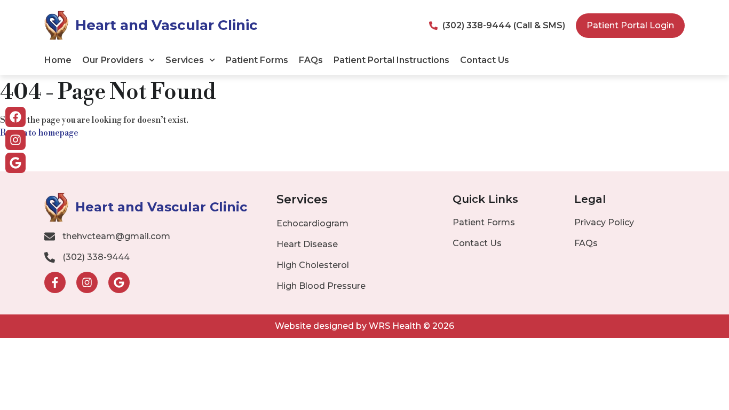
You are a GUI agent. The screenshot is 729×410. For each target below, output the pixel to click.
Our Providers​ (113, 60)
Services (184, 60)
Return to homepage (39, 133)
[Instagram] (15, 140)
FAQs (311, 60)
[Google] (15, 163)
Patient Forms (257, 60)
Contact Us (484, 60)
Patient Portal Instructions (391, 60)
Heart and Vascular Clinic (166, 25)
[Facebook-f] (55, 282)
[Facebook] (15, 117)
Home (58, 60)
